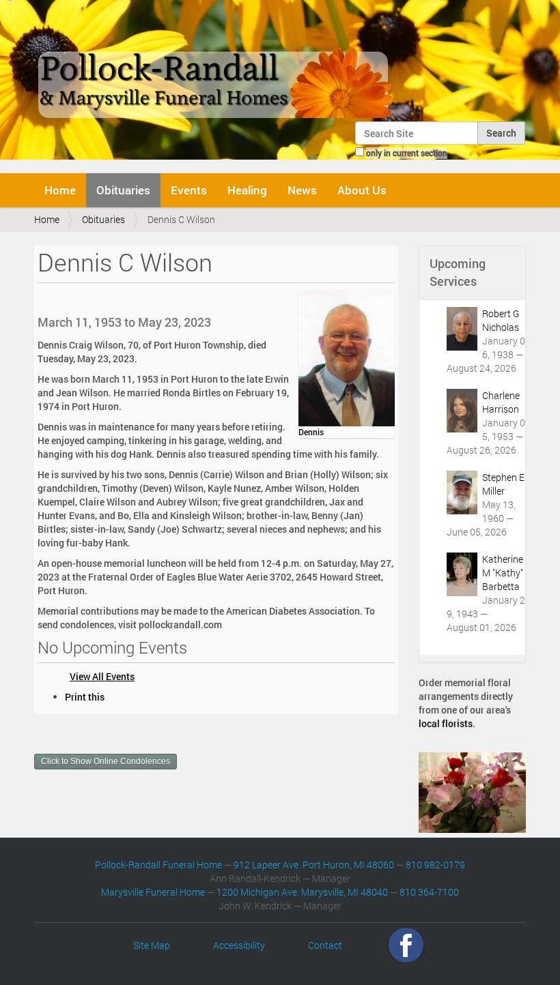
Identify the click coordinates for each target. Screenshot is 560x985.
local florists (446, 723)
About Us (362, 190)
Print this (84, 696)
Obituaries (123, 190)
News (302, 190)
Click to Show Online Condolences (105, 761)
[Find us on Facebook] (406, 945)
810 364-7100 (429, 891)
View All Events (102, 676)
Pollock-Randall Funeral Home (158, 864)
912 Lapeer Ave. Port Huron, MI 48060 (314, 864)
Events (189, 190)
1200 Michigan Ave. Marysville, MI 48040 (302, 891)
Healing (247, 190)
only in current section (406, 152)
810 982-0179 (435, 864)
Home (60, 190)
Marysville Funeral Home (153, 891)
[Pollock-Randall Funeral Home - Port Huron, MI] (217, 64)
